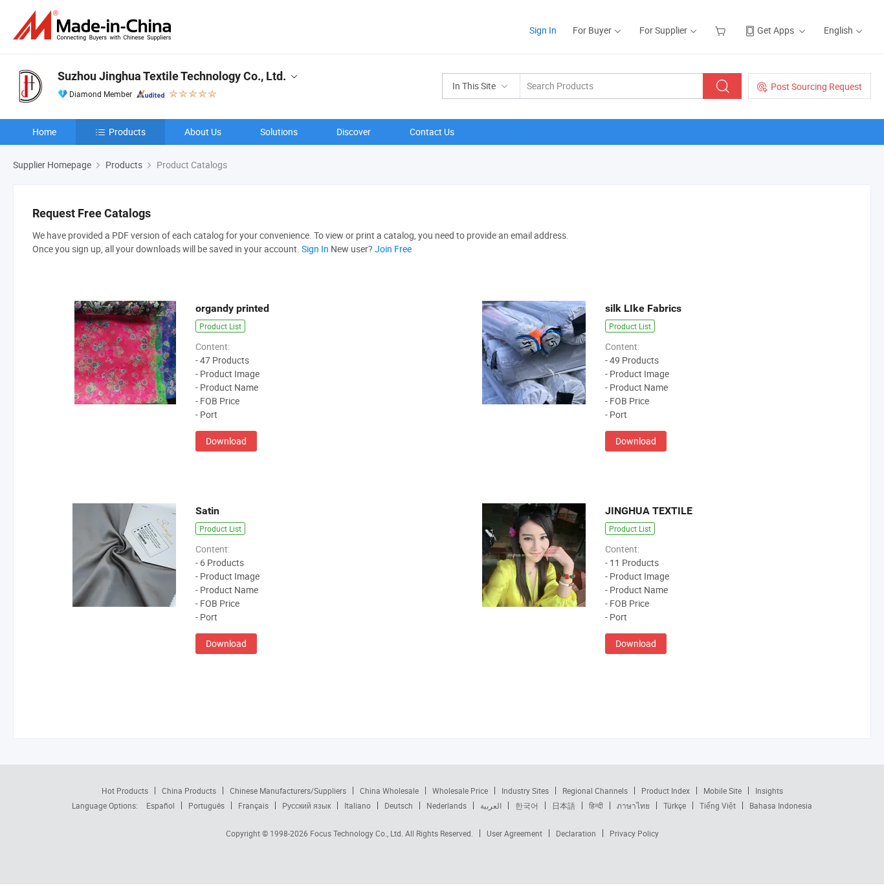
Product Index (665, 790)
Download (226, 441)
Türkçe (674, 805)
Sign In (543, 30)
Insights (769, 790)
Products (127, 132)
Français (253, 805)
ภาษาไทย (633, 805)
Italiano (357, 805)
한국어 (526, 805)
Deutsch (398, 805)
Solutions (279, 132)
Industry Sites (525, 790)
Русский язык (306, 805)
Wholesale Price (460, 790)
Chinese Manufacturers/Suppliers (288, 790)
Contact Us (432, 132)
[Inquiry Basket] (722, 30)
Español (160, 805)
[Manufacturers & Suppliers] (96, 25)
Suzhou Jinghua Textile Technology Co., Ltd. (172, 76)
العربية (491, 805)
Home (44, 132)
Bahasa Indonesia (780, 805)
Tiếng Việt (718, 805)
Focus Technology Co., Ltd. (357, 833)
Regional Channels (595, 790)
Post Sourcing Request (816, 86)
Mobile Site (722, 790)
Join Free (393, 249)
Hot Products (125, 790)
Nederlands (446, 805)
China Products (189, 790)
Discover (354, 132)
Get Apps (775, 30)
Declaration (576, 833)
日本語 (563, 805)
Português (206, 805)
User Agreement (514, 833)
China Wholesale (389, 790)
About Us (202, 132)
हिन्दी (596, 805)
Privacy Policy (634, 833)
